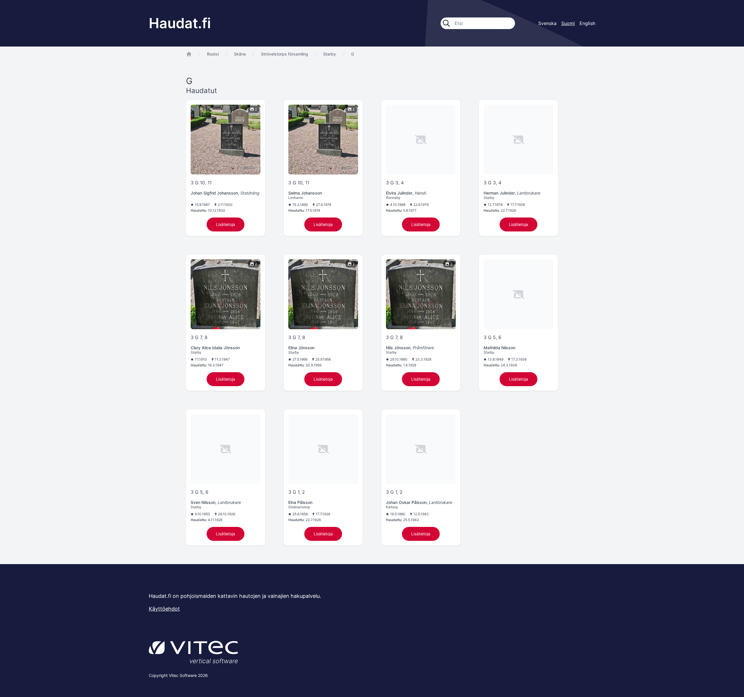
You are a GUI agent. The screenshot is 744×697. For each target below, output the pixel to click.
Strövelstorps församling (284, 53)
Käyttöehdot (164, 609)
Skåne (240, 53)
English (587, 23)
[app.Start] (189, 54)
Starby (329, 53)
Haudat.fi (180, 23)
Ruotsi (213, 53)
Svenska (547, 23)
